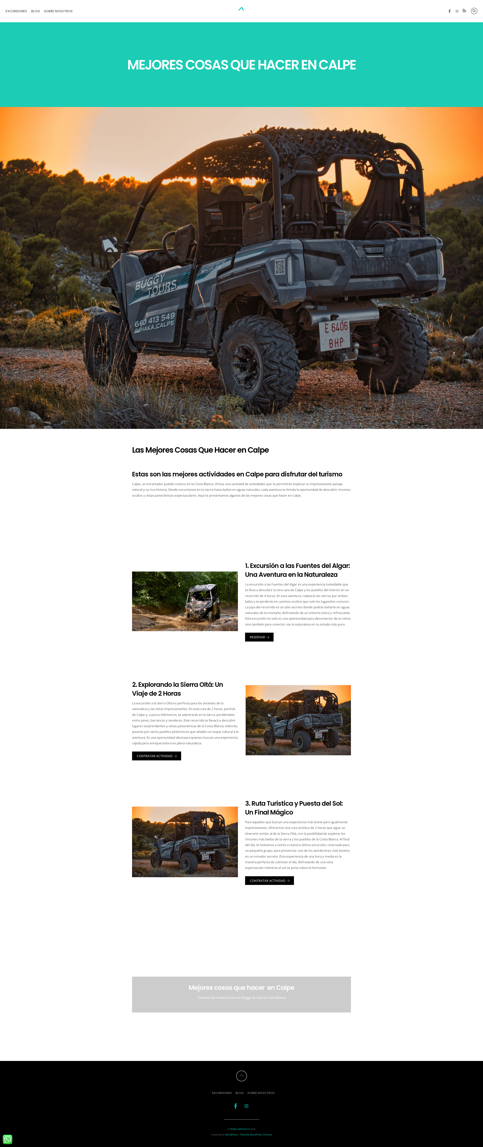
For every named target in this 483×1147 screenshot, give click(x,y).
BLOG (35, 11)
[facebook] (450, 10)
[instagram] (457, 10)
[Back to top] (241, 1076)
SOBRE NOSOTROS (58, 11)
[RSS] (464, 11)
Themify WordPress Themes (256, 1134)
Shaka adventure (240, 1129)
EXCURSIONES (16, 11)
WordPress (231, 1134)
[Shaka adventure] (241, 11)
